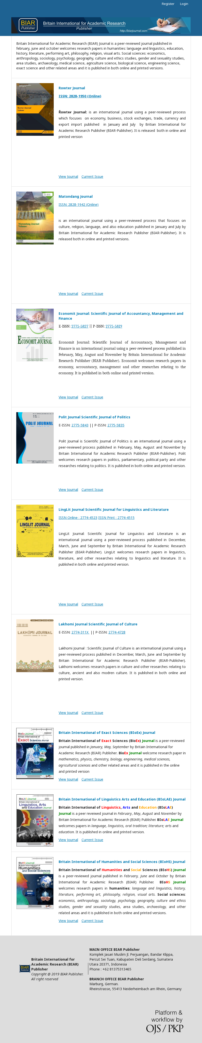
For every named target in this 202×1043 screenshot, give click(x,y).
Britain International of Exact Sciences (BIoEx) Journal (107, 732)
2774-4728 (116, 632)
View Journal (68, 176)
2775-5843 (79, 425)
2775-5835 (115, 425)
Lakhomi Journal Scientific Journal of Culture (98, 624)
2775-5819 (114, 326)
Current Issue (92, 176)
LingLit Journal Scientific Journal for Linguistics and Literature (114, 509)
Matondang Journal (76, 196)
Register (168, 3)
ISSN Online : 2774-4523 (78, 517)
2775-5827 (79, 326)
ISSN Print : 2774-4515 (116, 517)
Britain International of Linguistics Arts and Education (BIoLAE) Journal (122, 799)
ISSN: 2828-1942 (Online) (79, 204)
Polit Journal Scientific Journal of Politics (94, 417)
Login (184, 3)
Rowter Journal (72, 88)
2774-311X (80, 632)
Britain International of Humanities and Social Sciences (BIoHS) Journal (122, 861)
